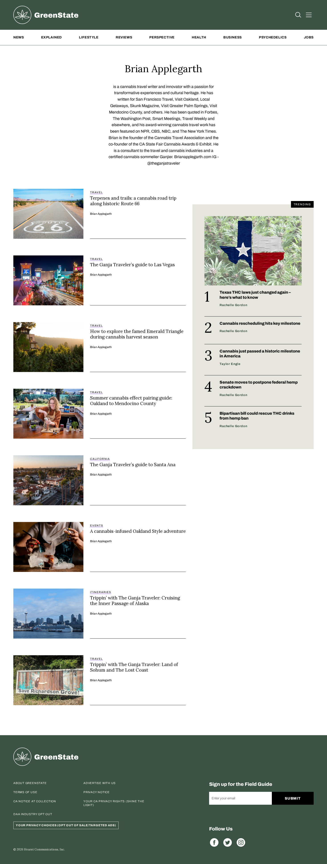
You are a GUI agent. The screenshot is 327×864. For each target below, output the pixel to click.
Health (199, 37)
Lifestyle (88, 37)
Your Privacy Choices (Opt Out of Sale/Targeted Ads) (66, 825)
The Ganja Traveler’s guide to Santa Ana (133, 465)
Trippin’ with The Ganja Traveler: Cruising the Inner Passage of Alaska (135, 601)
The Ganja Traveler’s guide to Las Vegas (132, 265)
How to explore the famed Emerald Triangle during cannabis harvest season (137, 334)
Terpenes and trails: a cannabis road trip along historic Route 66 (133, 201)
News (18, 37)
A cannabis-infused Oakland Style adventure (138, 531)
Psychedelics (273, 37)
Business (232, 37)
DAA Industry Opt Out (32, 814)
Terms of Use (25, 792)
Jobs (309, 37)
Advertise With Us (99, 783)
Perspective (162, 37)
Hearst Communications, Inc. (44, 849)
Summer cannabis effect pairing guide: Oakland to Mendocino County (131, 401)
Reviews (124, 37)
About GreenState (29, 783)
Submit (293, 798)
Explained (51, 37)
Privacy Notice (96, 792)
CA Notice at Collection (34, 801)
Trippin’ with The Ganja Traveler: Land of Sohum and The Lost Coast (134, 667)
